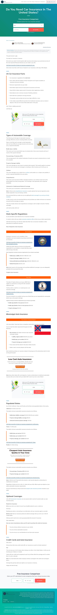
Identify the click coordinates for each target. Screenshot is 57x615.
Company (5, 599)
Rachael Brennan (41, 42)
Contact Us (12, 601)
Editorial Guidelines (10, 50)
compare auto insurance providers (34, 488)
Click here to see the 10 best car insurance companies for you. (20, 65)
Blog (8, 601)
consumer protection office (28, 219)
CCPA (31, 608)
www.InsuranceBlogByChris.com (18, 607)
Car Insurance (11, 40)
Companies (42, 1)
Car (27, 1)
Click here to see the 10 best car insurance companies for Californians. (22, 424)
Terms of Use (36, 32)
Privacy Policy (46, 607)
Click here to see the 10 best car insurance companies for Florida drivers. (23, 477)
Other (33, 1)
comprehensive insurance (21, 191)
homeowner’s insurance (16, 499)
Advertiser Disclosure (47, 47)
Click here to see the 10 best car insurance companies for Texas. (21, 442)
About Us (4, 601)
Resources (37, 1)
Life (22, 1)
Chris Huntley (20, 42)
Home (25, 1)
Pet (30, 1)
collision (28, 172)
